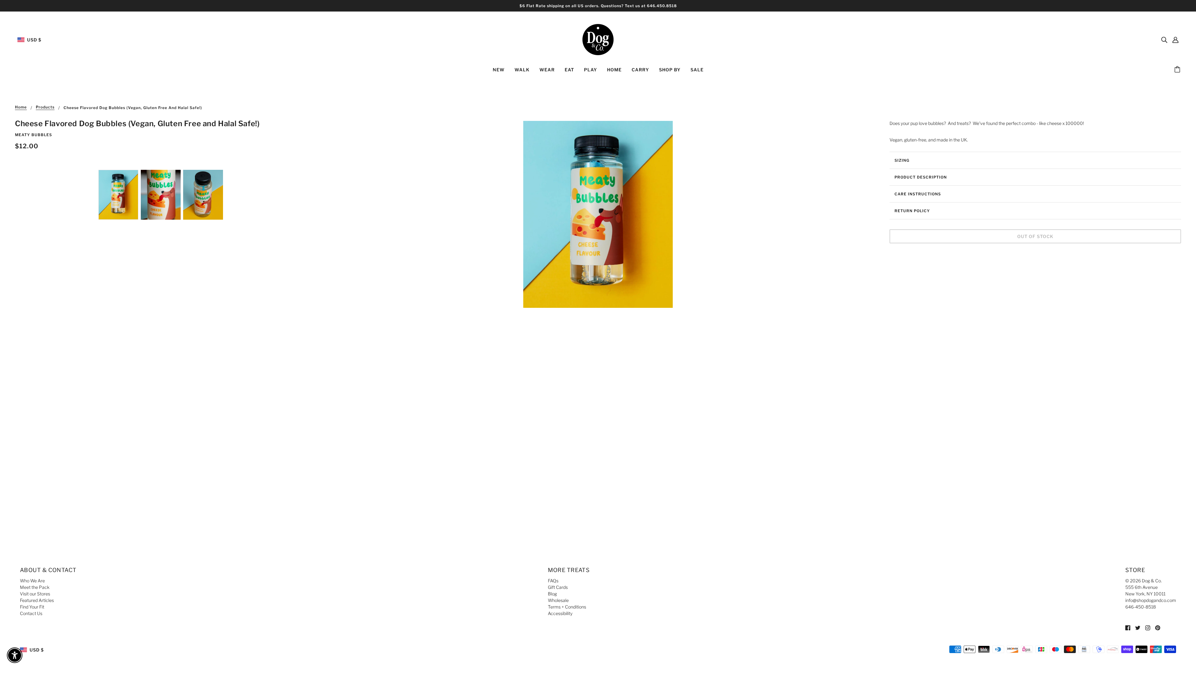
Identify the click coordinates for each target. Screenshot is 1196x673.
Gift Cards (558, 587)
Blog (552, 593)
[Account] (1175, 39)
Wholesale (558, 600)
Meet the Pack (35, 587)
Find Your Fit (32, 606)
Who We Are (32, 580)
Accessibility (560, 613)
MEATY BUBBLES (33, 134)
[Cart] (1178, 69)
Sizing (902, 160)
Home (21, 107)
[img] (1164, 39)
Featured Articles (37, 600)
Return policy (912, 210)
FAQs (553, 580)
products (45, 107)
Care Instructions (918, 194)
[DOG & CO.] (598, 39)
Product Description (921, 177)
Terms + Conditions (567, 606)
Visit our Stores (35, 593)
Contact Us (31, 613)
